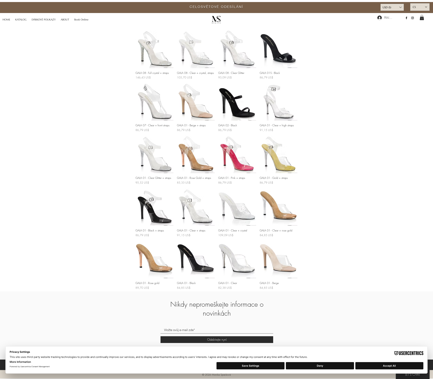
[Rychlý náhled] (154, 49)
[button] (422, 17)
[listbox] (392, 7)
